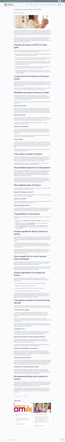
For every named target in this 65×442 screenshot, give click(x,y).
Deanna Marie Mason (21, 423)
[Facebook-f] (58, 1)
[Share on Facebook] (11, 16)
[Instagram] (60, 1)
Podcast (36, 4)
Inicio (27, 4)
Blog (28, 396)
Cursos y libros (42, 4)
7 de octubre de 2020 (40, 426)
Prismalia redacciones (20, 12)
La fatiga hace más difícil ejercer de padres (40, 414)
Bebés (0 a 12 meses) (23, 396)
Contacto (49, 4)
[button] (62, 439)
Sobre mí (31, 4)
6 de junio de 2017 (20, 424)
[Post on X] (11, 18)
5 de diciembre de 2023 (20, 13)
